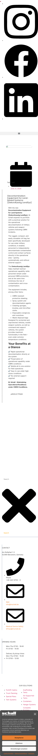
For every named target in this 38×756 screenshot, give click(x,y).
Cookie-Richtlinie (9, 753)
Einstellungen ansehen (19, 749)
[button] (35, 714)
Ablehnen (19, 743)
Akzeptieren (19, 738)
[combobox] (19, 479)
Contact (9, 438)
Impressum (31, 753)
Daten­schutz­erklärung (21, 753)
